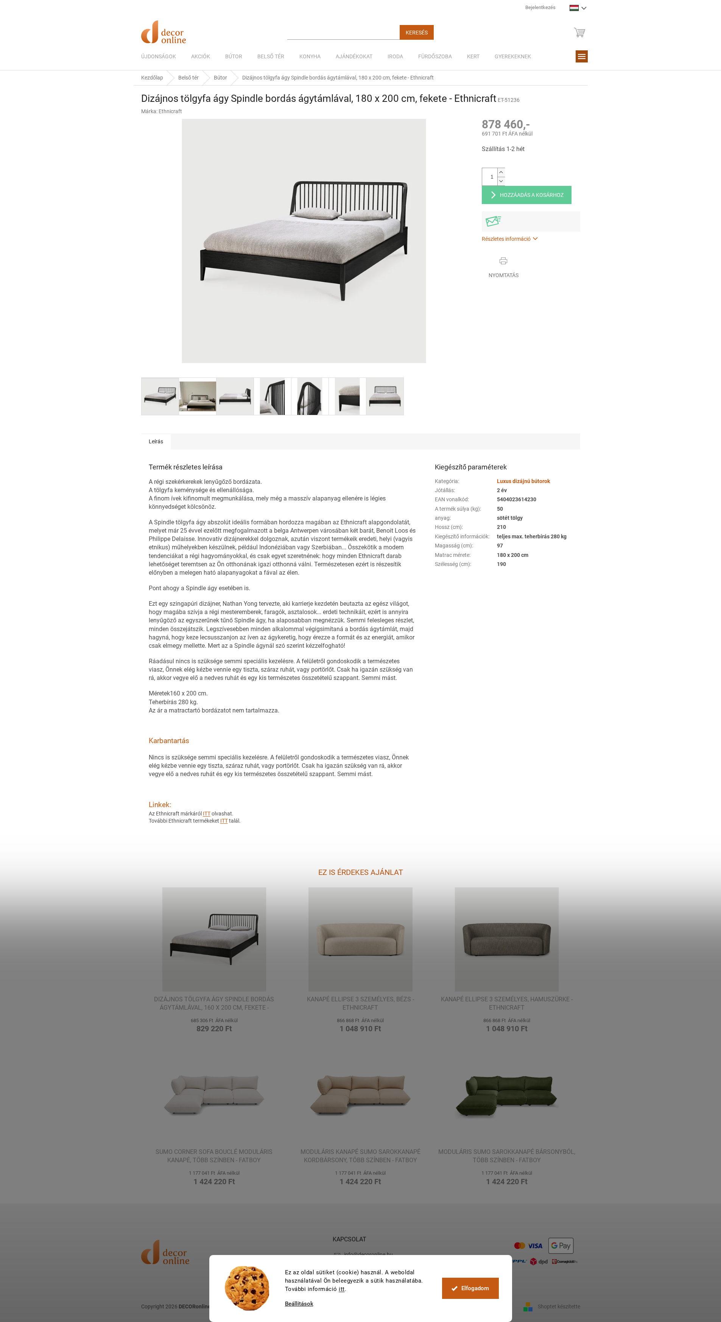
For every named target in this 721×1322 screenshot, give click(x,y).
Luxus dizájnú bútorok (523, 481)
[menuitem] (159, 56)
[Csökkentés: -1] (501, 181)
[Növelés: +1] (501, 172)
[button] (214, 1024)
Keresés (417, 33)
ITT (206, 814)
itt (342, 1289)
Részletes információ (506, 239)
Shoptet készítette (559, 1306)
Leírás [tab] (156, 441)
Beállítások (299, 1304)
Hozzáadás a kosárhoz (532, 195)
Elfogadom (475, 1288)
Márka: (161, 111)
